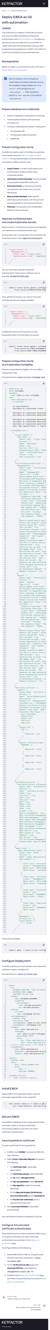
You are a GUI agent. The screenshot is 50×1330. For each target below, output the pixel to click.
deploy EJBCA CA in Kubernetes (14, 70)
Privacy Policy (6, 1326)
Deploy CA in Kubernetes (29, 1275)
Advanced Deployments (19, 11)
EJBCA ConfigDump (25, 39)
